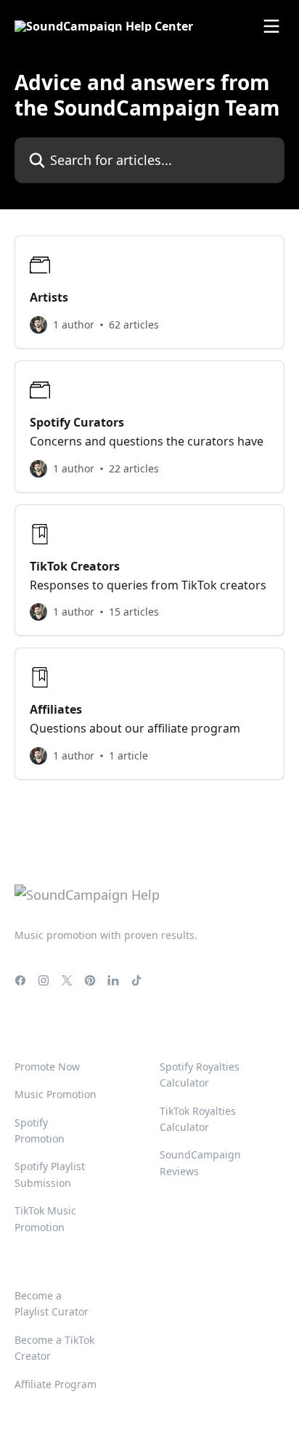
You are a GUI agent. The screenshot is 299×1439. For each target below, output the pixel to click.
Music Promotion (56, 1094)
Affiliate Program (56, 1384)
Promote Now (47, 1066)
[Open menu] (271, 26)
